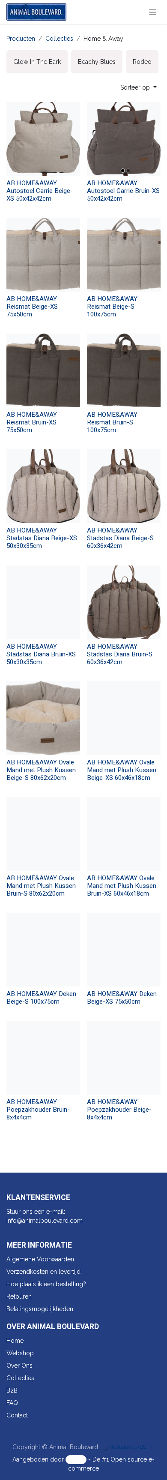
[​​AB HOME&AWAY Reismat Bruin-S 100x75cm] (124, 370)
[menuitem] (37, 61)
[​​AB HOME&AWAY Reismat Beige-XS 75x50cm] (43, 255)
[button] (138, 87)
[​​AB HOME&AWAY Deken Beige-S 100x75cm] (43, 950)
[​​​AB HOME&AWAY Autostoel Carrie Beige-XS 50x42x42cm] (43, 139)
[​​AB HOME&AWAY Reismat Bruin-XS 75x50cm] (43, 370)
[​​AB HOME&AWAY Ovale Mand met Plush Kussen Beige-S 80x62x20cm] (43, 718)
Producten (20, 38)
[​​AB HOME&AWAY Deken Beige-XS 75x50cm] (124, 950)
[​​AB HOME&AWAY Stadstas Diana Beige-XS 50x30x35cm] (43, 486)
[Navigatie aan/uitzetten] (153, 12)
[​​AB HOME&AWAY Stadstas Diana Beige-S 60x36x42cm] (124, 486)
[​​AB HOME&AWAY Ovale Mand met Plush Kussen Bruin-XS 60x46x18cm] (124, 834)
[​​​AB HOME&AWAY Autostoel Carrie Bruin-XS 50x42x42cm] (124, 139)
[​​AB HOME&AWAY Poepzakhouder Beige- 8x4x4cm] (124, 1058)
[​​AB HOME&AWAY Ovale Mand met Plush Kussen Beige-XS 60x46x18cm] (124, 718)
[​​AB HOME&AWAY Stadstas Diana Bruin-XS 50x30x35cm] (43, 602)
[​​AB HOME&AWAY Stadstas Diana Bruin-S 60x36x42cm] (124, 602)
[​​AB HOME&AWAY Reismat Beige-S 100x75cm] (124, 255)
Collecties (59, 38)
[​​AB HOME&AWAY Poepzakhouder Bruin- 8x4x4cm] (43, 1058)
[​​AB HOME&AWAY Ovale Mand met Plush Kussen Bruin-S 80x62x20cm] (43, 834)
